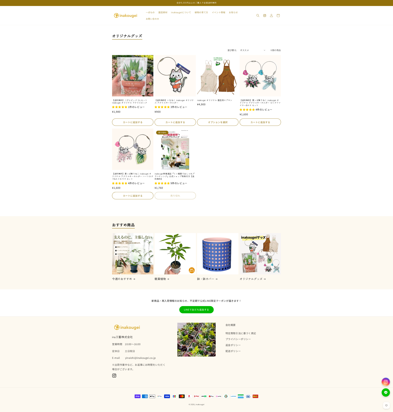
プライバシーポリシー (238, 339)
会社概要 (231, 325)
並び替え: (232, 50)
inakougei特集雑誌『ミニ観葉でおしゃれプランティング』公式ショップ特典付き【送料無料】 (175, 176)
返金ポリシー (233, 345)
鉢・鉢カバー (205, 279)
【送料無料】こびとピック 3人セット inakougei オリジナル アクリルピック (129, 101)
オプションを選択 (218, 122)
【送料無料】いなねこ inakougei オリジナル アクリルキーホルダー (174, 101)
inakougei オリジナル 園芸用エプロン (214, 100)
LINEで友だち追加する (196, 309)
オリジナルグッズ (251, 279)
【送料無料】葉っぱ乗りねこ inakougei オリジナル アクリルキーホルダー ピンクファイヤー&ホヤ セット (260, 103)
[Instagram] (386, 382)
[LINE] (386, 392)
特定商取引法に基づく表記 (241, 333)
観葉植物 (160, 279)
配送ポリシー (233, 351)
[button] (258, 15)
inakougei (200, 404)
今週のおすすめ (122, 279)
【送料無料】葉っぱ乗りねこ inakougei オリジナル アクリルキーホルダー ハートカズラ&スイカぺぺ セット (132, 176)
